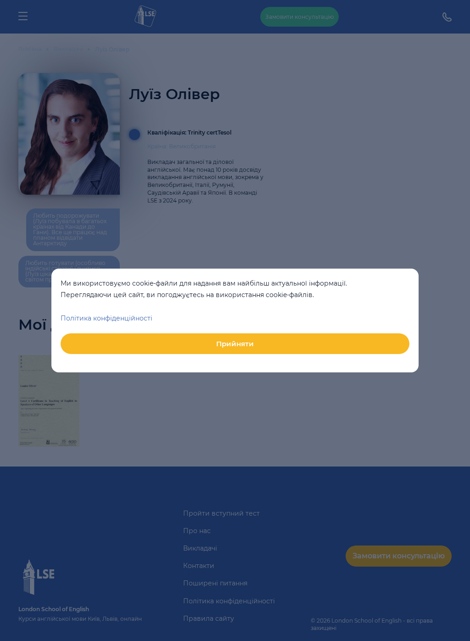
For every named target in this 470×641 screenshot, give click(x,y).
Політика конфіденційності (106, 318)
